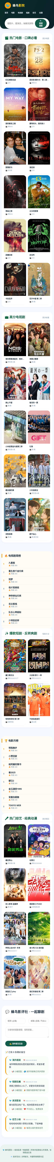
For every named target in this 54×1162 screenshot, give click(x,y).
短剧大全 (45, 634)
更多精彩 (45, 819)
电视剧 (20, 12)
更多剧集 (45, 317)
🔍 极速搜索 (41, 23)
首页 (6, 12)
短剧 (27, 12)
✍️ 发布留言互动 (15, 1044)
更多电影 (45, 38)
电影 (13, 12)
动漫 (41, 12)
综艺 (34, 12)
